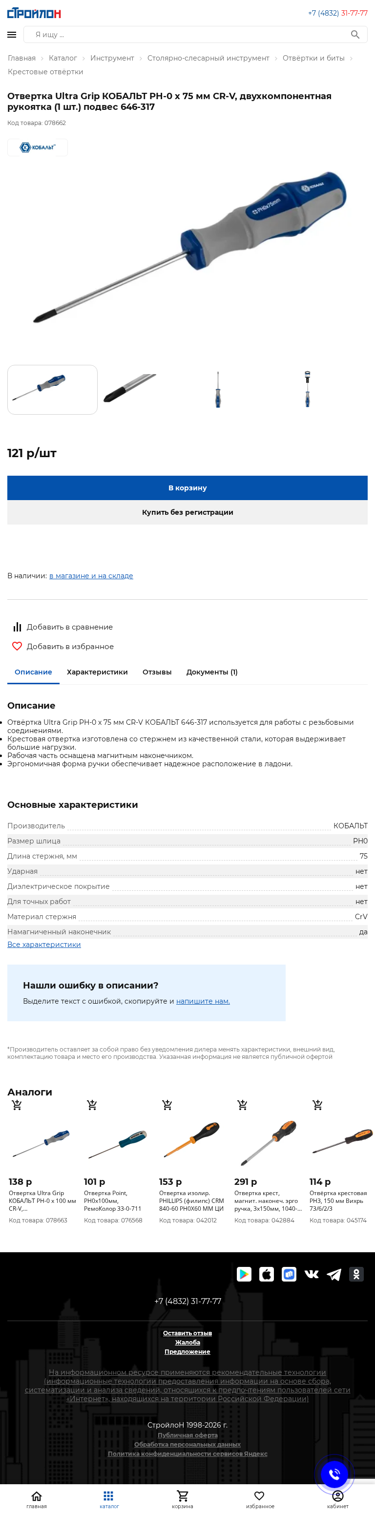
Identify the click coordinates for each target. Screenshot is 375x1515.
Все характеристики (44, 944)
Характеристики (97, 672)
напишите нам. (203, 1001)
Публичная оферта (188, 1435)
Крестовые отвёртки (45, 71)
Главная (22, 58)
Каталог (63, 58)
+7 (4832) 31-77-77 (187, 1301)
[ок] (356, 1274)
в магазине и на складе (91, 575)
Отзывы (157, 672)
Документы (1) (212, 672)
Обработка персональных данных (187, 1444)
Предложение (187, 1351)
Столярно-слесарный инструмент (208, 58)
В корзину (187, 488)
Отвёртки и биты (314, 58)
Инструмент (112, 58)
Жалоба (187, 1342)
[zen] (334, 1274)
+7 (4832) (338, 13)
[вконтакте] (311, 1274)
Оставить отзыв (187, 1333)
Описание (33, 672)
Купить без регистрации (187, 512)
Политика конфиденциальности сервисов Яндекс (188, 1453)
